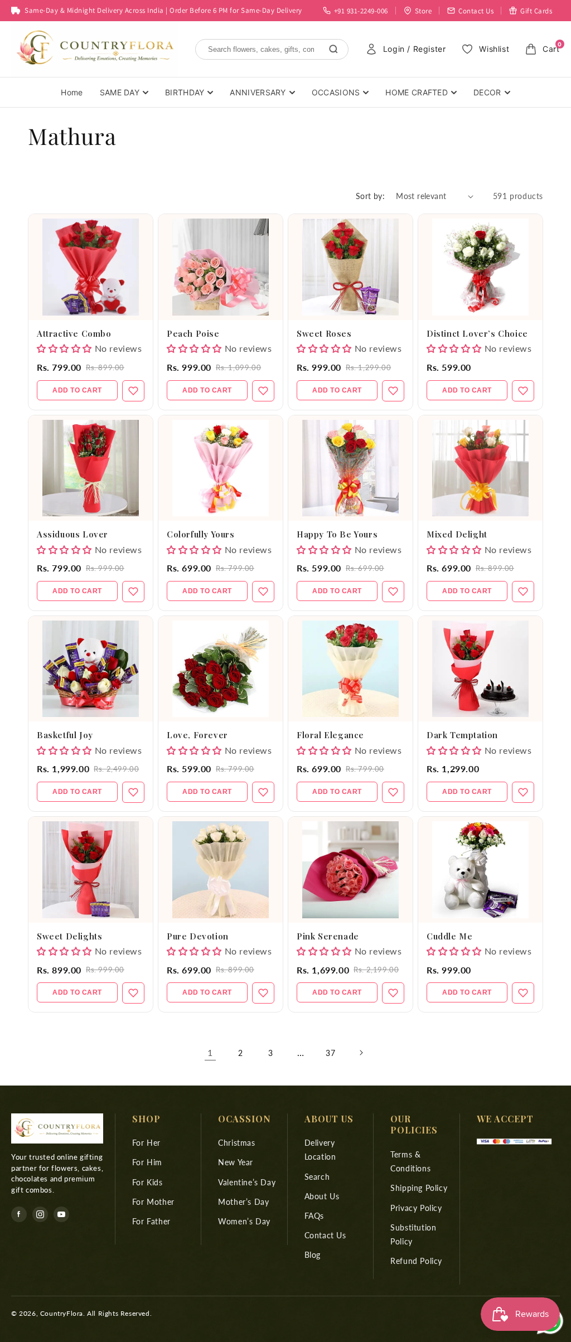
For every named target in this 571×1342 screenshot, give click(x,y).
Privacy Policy (416, 1208)
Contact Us (325, 1235)
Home (72, 92)
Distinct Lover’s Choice (477, 333)
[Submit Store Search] (333, 49)
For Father (151, 1221)
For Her (146, 1142)
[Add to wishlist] (133, 390)
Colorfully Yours (201, 534)
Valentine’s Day (246, 1182)
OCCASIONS (336, 92)
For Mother (153, 1202)
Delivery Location (320, 1149)
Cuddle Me (449, 936)
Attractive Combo (74, 333)
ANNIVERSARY (258, 92)
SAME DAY (119, 92)
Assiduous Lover (72, 534)
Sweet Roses (324, 333)
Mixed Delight (457, 534)
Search (317, 1176)
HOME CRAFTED (416, 92)
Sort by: (370, 196)
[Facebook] (19, 1214)
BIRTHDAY (184, 92)
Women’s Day (244, 1221)
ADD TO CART (77, 390)
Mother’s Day (243, 1202)
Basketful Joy (65, 734)
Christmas (236, 1142)
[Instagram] (40, 1214)
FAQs (314, 1215)
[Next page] (361, 1052)
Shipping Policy (418, 1188)
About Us (322, 1196)
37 (330, 1053)
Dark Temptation (462, 734)
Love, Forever (197, 734)
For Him (147, 1162)
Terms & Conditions (410, 1161)
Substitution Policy (413, 1234)
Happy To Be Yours (337, 534)
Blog (312, 1254)
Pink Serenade (328, 936)
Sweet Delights (69, 936)
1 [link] (210, 1052)
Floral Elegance (330, 734)
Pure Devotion (198, 936)
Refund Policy (416, 1261)
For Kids (147, 1182)
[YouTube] (61, 1214)
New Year (235, 1162)
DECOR (487, 92)
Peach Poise (193, 333)
